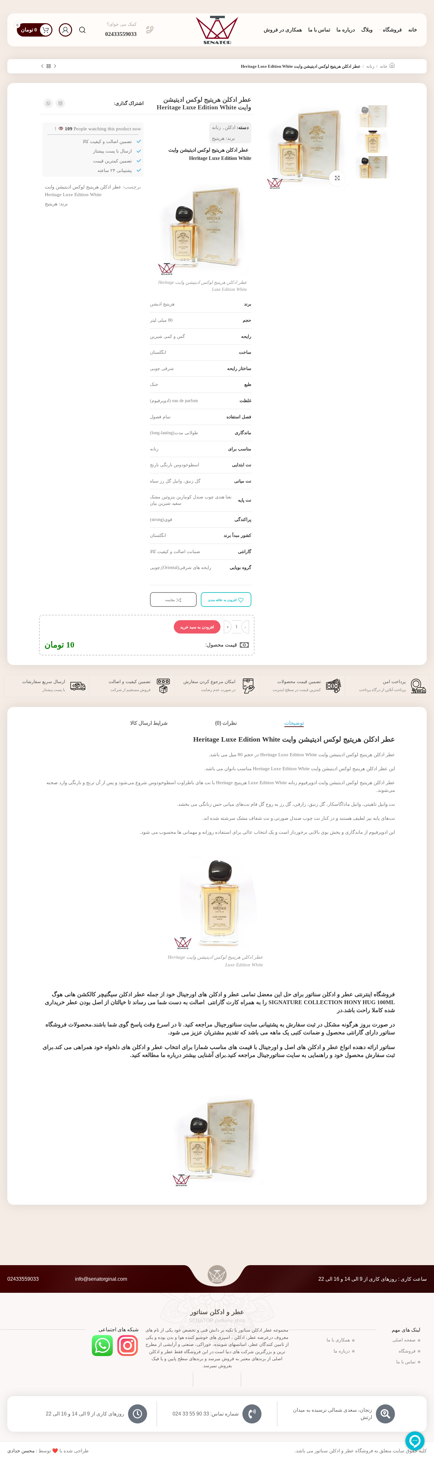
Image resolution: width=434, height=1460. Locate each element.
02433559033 (23, 1279)
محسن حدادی (21, 1450)
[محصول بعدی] (42, 66)
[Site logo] (217, 29)
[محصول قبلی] (55, 66)
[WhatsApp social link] (48, 103)
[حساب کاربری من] (65, 30)
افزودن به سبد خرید (197, 627)
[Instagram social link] (60, 103)
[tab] (294, 723)
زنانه (369, 66)
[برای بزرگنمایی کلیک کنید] (337, 178)
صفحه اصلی (404, 1340)
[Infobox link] (129, 30)
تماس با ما (406, 1362)
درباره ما (342, 1351)
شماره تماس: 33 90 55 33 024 (206, 1413)
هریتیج (218, 138)
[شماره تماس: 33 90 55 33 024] (251, 1413)
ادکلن (230, 127)
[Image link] (128, 1345)
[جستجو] (82, 30)
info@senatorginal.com (101, 1279)
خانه (383, 66)
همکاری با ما (338, 1340)
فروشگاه (407, 1351)
